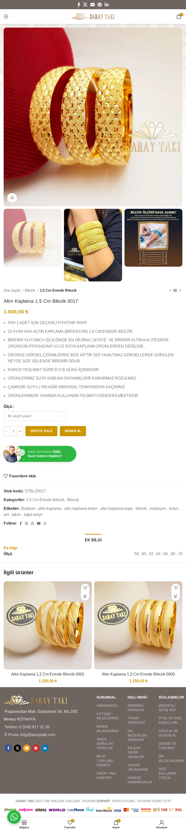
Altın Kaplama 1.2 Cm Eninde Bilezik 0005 (138, 674)
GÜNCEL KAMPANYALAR (139, 780)
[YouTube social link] (38, 523)
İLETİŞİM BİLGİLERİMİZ (108, 716)
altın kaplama (49, 508)
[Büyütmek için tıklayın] (12, 198)
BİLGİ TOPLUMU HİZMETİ (105, 760)
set (6, 515)
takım (16, 515)
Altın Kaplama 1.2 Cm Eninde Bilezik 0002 (47, 674)
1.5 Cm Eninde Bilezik (58, 290)
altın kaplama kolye (80, 508)
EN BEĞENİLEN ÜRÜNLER (137, 735)
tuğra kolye (33, 515)
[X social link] (85, 4)
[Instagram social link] (32, 523)
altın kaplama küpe (116, 508)
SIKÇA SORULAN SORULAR (105, 743)
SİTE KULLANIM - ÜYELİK (168, 773)
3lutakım (28, 508)
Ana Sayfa (12, 290)
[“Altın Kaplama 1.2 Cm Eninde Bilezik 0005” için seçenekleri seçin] (175, 596)
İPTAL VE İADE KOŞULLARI (170, 720)
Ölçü (8, 406)
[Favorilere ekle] (85, 588)
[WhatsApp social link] (45, 523)
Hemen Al (73, 431)
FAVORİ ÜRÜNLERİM (138, 767)
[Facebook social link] (79, 4)
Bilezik (30, 290)
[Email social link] (92, 4)
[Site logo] (93, 16)
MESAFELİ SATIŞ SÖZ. (168, 708)
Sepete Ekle (41, 431)
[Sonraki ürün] (180, 290)
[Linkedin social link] (106, 4)
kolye (173, 508)
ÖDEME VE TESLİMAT (167, 746)
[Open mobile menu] (6, 16)
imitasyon (158, 508)
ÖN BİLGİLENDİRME (170, 758)
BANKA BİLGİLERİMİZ (108, 728)
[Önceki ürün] (170, 290)
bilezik (141, 508)
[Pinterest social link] (99, 4)
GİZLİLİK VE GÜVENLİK (168, 733)
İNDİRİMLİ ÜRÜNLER (136, 708)
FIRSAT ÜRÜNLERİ (136, 720)
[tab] (93, 539)
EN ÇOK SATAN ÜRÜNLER (136, 752)
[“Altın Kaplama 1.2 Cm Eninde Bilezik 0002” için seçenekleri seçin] (85, 596)
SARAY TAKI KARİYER (106, 775)
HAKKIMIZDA (107, 705)
